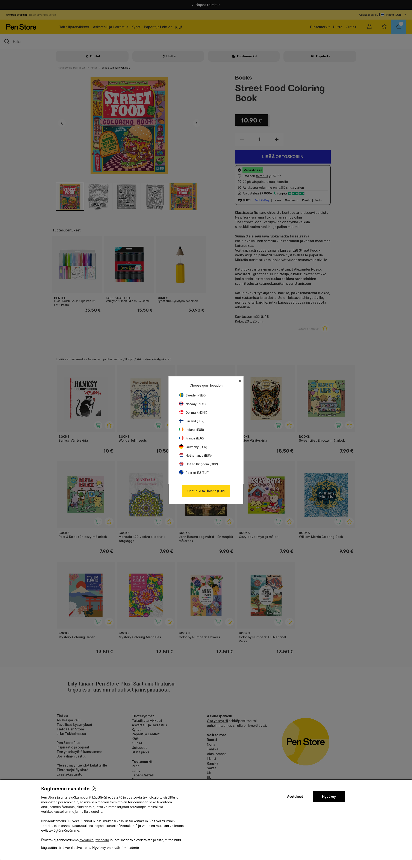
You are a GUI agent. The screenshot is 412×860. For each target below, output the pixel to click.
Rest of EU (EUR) (197, 472)
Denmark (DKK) (196, 412)
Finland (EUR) (195, 421)
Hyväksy (329, 796)
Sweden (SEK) (196, 395)
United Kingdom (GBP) (202, 464)
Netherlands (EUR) (199, 455)
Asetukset (295, 796)
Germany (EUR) (196, 447)
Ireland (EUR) (195, 430)
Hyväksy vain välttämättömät (115, 848)
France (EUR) (195, 438)
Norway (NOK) (196, 404)
